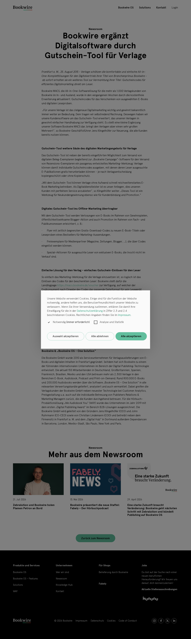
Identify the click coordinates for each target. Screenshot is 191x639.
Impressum (124, 315)
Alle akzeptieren (131, 336)
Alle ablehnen (100, 336)
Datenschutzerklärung (90, 310)
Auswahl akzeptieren (66, 336)
